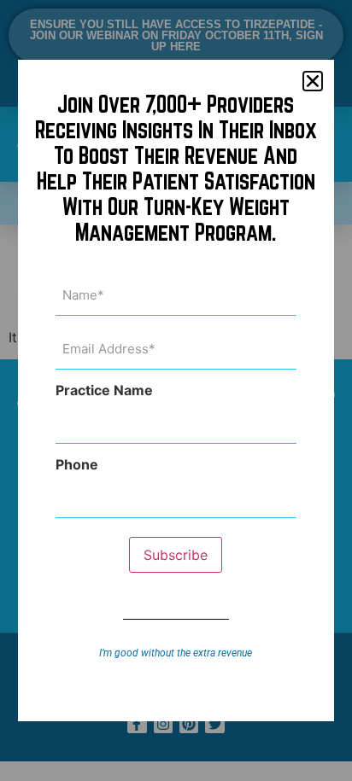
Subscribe (176, 554)
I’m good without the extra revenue (175, 653)
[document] (176, 390)
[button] (312, 81)
